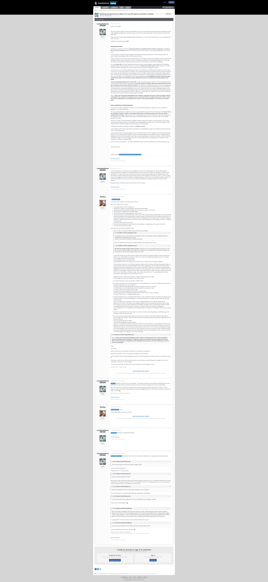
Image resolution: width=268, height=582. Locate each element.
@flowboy (139, 154)
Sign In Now (153, 560)
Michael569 (126, 508)
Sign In (165, 2)
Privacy (134, 577)
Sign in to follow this (160, 13)
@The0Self (134, 154)
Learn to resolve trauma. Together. (141, 371)
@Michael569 (128, 154)
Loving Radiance (108, 15)
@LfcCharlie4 (122, 154)
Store (128, 7)
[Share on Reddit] (100, 569)
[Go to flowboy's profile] (103, 203)
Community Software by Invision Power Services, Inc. (134, 580)
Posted (115, 23)
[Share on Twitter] (98, 569)
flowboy (103, 197)
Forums (97, 7)
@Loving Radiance (116, 199)
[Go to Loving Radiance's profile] (96, 15)
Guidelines (105, 7)
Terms (130, 577)
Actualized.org (124, 577)
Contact (145, 577)
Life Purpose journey (115, 158)
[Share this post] (171, 23)
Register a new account (114, 560)
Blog (122, 7)
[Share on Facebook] (96, 569)
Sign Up (171, 2)
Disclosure (139, 577)
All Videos (114, 7)
